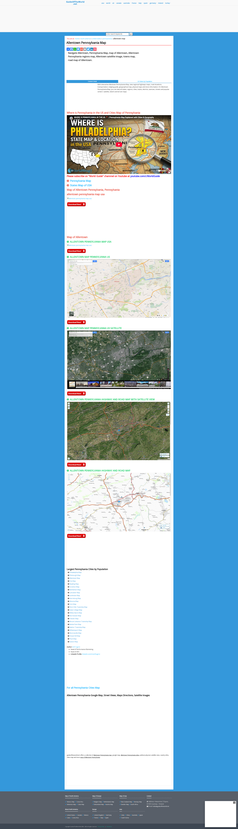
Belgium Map (98, 802)
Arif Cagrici (76, 647)
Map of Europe (96, 796)
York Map (72, 604)
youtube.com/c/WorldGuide (145, 176)
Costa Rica (80, 802)
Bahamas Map (71, 804)
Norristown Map (75, 616)
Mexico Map (70, 802)
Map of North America (72, 796)
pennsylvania (107, 39)
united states (96, 39)
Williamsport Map (75, 630)
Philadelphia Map (75, 572)
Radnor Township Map (77, 627)
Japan (141, 815)
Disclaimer (109, 826)
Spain (106, 818)
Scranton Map (74, 587)
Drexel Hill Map (74, 636)
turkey (167, 3)
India (122, 815)
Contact (149, 796)
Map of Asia (123, 796)
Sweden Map (125, 804)
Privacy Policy (101, 826)
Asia (120, 809)
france (134, 3)
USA (102, 3)
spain (145, 3)
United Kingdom (99, 815)
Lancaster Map (74, 593)
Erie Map (72, 581)
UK (113, 3)
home (77, 39)
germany (153, 3)
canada (118, 3)
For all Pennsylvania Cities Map (83, 687)
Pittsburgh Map (75, 575)
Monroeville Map (75, 633)
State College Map (75, 610)
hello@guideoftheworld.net (161, 806)
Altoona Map (73, 601)
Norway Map (138, 802)
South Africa (134, 804)
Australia (134, 815)
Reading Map (74, 584)
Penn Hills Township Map (78, 607)
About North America (71, 809)
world (108, 3)
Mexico (86, 815)
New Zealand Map (126, 802)
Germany (109, 815)
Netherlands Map (109, 802)
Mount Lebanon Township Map (80, 621)
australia (126, 3)
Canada (79, 815)
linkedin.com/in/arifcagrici (91, 654)
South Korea (125, 818)
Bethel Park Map (75, 624)
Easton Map (73, 642)
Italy (101, 818)
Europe (94, 809)
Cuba (68, 818)
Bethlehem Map (75, 590)
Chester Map (73, 619)
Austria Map (109, 804)
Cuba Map (81, 804)
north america (85, 39)
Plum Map (73, 639)
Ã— (234, 803)
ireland (160, 3)
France (96, 818)
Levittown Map (74, 595)
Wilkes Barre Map (75, 613)
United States (71, 815)
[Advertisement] (119, 19)
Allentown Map (74, 578)
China (128, 815)
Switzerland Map (99, 804)
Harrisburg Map (75, 598)
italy (140, 3)
